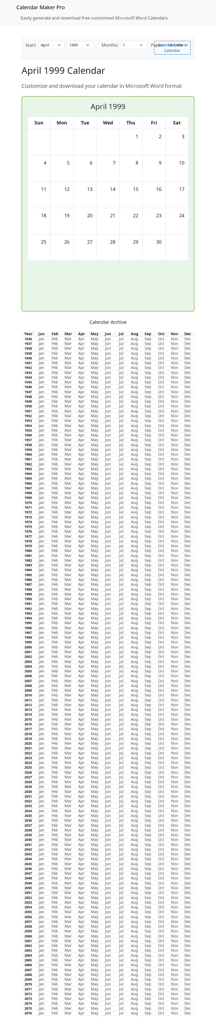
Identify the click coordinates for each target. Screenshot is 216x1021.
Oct (161, 338)
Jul (121, 338)
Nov (174, 338)
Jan (41, 338)
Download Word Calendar (172, 47)
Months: (110, 45)
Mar (68, 338)
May (94, 338)
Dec (187, 338)
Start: (31, 45)
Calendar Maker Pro (40, 7)
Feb (55, 338)
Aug (134, 338)
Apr (81, 338)
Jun (108, 338)
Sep (148, 338)
